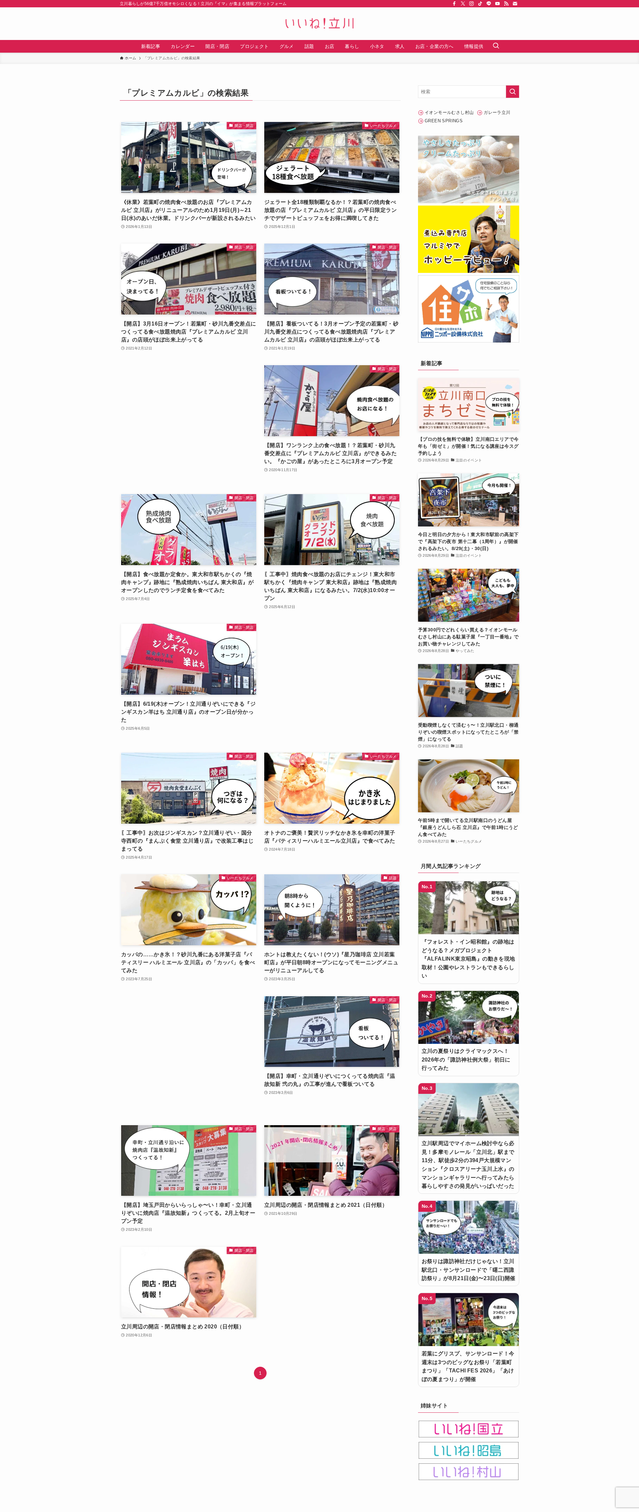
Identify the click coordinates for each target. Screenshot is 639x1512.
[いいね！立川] (319, 23)
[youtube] (497, 3)
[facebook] (454, 3)
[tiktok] (480, 3)
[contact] (515, 3)
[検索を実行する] (512, 91)
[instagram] (471, 3)
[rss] (506, 3)
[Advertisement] (188, 423)
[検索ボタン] (496, 46)
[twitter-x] (463, 3)
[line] (489, 3)
